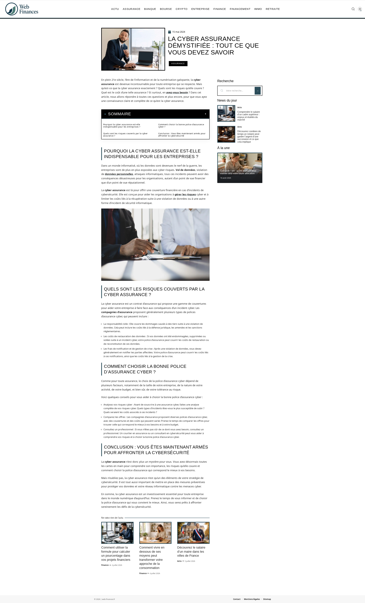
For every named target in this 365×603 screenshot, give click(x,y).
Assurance (178, 63)
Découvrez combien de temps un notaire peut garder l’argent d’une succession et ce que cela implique (249, 136)
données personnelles (119, 174)
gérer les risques (185, 194)
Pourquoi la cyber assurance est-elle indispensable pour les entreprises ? (121, 125)
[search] (353, 9)
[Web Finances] (22, 9)
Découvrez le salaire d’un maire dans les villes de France (191, 551)
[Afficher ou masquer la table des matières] (168, 114)
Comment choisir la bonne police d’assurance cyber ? (181, 125)
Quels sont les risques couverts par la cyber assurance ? (125, 134)
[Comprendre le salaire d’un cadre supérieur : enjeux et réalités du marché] (226, 113)
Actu (179, 561)
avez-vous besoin (177, 92)
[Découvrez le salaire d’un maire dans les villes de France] (193, 533)
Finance (105, 565)
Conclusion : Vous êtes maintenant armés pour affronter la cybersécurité (182, 134)
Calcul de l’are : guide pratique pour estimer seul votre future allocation (238, 172)
